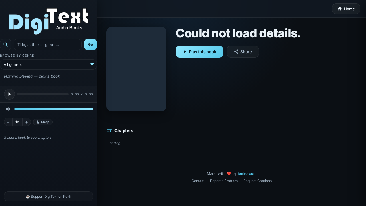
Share (243, 51)
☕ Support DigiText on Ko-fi (48, 196)
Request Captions (257, 181)
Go (90, 44)
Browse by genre (17, 56)
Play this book (199, 51)
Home (346, 8)
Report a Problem (224, 181)
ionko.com (247, 173)
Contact (198, 181)
